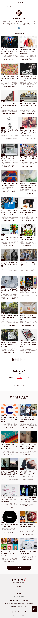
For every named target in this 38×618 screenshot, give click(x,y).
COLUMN (25, 600)
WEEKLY (11, 377)
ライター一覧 (8, 6)
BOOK (22, 590)
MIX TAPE (18, 600)
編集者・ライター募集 (22, 606)
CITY (31, 590)
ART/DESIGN (17, 590)
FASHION (27, 590)
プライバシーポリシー (29, 603)
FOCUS (19, 586)
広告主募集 (13, 606)
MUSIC (7, 590)
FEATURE (18, 593)
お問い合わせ (14, 603)
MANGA (12, 600)
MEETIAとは (7, 603)
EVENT (22, 596)
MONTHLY (19, 377)
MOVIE (11, 590)
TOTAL (28, 377)
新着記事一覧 (21, 603)
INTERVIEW (17, 596)
